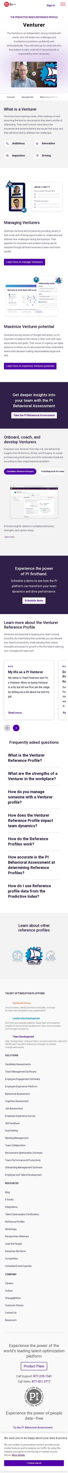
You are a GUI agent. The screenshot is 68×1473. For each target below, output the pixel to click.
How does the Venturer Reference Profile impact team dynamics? (30, 820)
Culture (9, 1290)
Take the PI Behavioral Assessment (34, 415)
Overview (11, 97)
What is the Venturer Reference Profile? (26, 758)
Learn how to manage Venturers (24, 262)
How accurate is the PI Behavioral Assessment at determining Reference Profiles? (31, 865)
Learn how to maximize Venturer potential (30, 366)
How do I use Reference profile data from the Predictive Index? (29, 891)
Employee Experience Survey (20, 1116)
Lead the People (13, 1243)
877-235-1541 (42, 1376)
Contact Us (11, 1312)
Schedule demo (34, 600)
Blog (7, 1192)
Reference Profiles (15, 1221)
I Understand (34, 1463)
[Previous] (6, 956)
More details (18, 1455)
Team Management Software (20, 1071)
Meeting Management (16, 1138)
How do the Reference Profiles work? (28, 841)
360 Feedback (12, 1123)
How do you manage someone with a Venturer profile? (30, 797)
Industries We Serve (15, 1251)
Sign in (51, 5)
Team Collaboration (15, 1145)
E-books (9, 1199)
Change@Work (13, 1298)
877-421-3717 (41, 1381)
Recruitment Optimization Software (24, 1152)
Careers (9, 1283)
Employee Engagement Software (22, 1079)
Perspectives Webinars (17, 1236)
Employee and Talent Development (23, 1175)
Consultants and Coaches (18, 1266)
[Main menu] (62, 4)
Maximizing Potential (49, 97)
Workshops (11, 1229)
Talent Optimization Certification (22, 1214)
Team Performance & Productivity (23, 1160)
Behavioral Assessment (17, 1094)
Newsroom (11, 1320)
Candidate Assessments (18, 1064)
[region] (34, 1452)
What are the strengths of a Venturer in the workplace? (32, 776)
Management (27, 97)
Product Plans (34, 1366)
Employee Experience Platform (21, 1086)
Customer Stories (14, 1305)
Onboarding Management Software (23, 1167)
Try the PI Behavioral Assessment (32, 1427)
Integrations (11, 1207)
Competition (11, 1258)
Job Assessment (14, 1108)
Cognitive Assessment (17, 1101)
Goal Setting (11, 1130)
